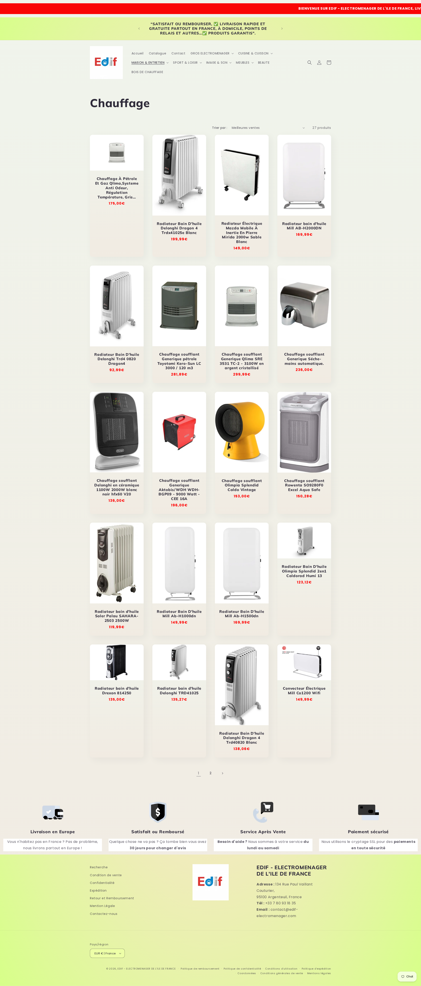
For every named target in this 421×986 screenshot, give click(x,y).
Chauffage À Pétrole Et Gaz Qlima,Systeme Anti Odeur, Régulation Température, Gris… (117, 187)
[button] (211, 53)
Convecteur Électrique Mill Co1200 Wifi (304, 690)
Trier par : (219, 128)
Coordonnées (246, 973)
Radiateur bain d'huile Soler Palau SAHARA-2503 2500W (117, 616)
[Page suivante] (222, 773)
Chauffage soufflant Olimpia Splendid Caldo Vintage (242, 485)
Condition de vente (106, 875)
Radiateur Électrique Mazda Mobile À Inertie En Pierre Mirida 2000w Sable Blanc (241, 232)
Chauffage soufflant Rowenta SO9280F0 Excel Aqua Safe (304, 485)
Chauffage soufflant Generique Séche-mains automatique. (304, 359)
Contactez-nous (103, 914)
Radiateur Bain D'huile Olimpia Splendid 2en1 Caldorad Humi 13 (304, 571)
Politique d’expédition (316, 968)
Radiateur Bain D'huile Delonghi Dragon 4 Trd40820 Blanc (241, 738)
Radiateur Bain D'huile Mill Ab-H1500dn (241, 613)
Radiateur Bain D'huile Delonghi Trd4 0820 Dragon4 (116, 359)
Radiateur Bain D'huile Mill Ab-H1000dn (179, 613)
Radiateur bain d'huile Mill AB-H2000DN (304, 225)
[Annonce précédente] (139, 28)
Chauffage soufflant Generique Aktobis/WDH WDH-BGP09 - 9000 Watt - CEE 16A (179, 489)
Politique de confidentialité (242, 968)
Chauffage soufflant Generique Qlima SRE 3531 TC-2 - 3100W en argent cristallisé (242, 361)
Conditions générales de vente (281, 973)
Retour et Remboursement (112, 898)
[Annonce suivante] (282, 28)
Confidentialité (102, 883)
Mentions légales (319, 973)
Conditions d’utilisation (281, 968)
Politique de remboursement (200, 968)
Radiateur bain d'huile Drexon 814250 (117, 690)
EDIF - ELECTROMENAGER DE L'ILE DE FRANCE (147, 968)
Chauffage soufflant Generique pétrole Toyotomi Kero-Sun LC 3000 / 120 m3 (179, 361)
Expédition (98, 890)
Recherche (99, 867)
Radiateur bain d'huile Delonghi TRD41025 (179, 690)
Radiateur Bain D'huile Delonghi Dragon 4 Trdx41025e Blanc (179, 228)
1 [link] (198, 773)
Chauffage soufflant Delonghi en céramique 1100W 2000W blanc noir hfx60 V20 (116, 487)
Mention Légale (102, 906)
